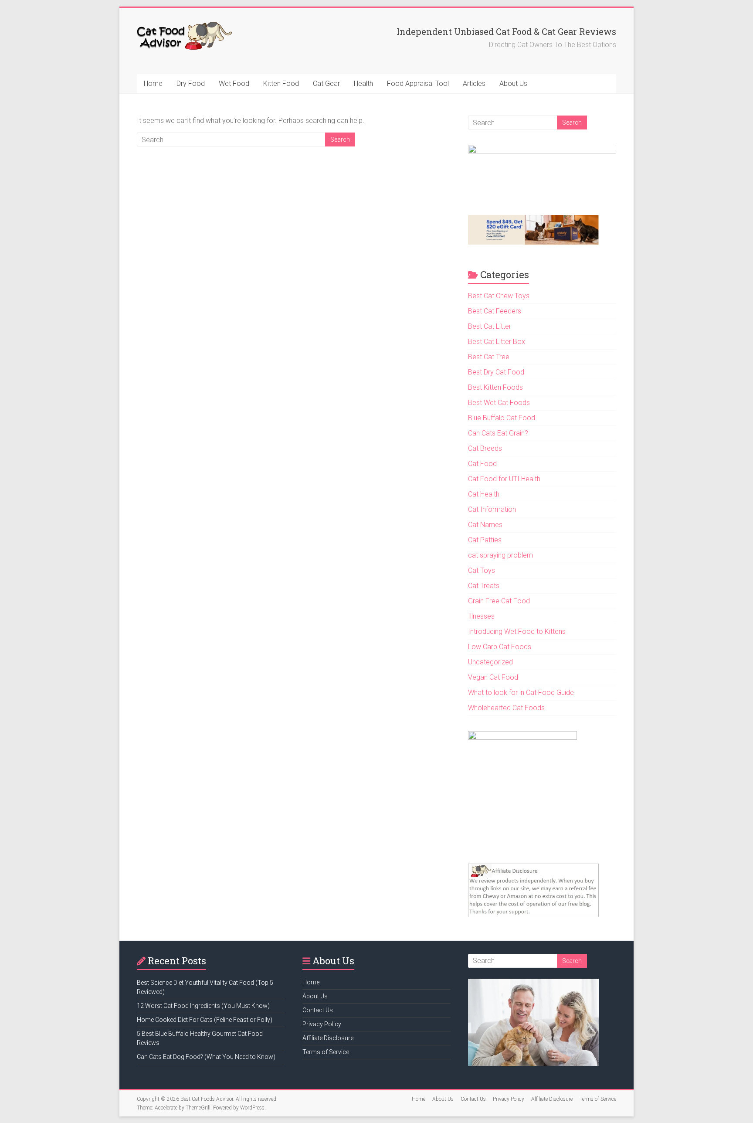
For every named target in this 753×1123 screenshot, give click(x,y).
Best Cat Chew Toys (498, 296)
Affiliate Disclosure (327, 1038)
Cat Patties (485, 540)
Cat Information (492, 509)
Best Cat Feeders (494, 311)
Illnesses (481, 616)
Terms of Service (325, 1051)
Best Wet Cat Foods (499, 402)
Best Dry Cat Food (496, 372)
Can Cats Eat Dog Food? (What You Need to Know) (206, 1056)
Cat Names (485, 525)
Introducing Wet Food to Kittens (517, 631)
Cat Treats (483, 586)
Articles (474, 83)
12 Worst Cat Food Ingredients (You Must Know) (203, 1005)
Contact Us (317, 1010)
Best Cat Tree (488, 357)
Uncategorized (490, 662)
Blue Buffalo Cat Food (501, 418)
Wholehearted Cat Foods (506, 708)
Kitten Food (281, 83)
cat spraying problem (500, 555)
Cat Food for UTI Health (504, 479)
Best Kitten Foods (495, 387)
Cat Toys (481, 570)
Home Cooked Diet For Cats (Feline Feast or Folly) (204, 1019)
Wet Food (234, 83)
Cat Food (482, 463)
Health (363, 83)
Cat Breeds (485, 448)
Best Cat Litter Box (496, 341)
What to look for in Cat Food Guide (521, 692)
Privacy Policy (321, 1024)
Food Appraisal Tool (418, 83)
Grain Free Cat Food (499, 601)
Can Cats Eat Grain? (498, 433)
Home (153, 83)
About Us (513, 83)
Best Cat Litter (489, 326)
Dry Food (190, 83)
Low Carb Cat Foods (499, 647)
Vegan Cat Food (493, 677)
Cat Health (483, 494)
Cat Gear (326, 83)
